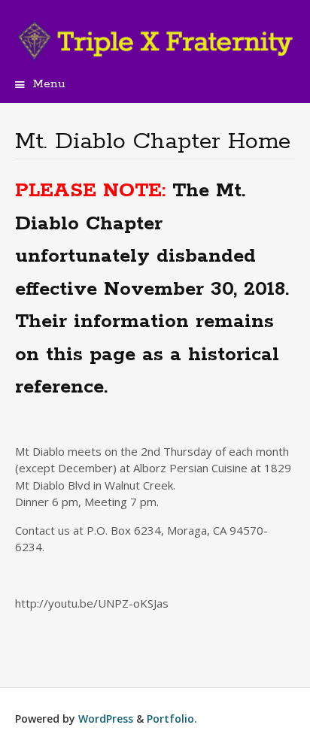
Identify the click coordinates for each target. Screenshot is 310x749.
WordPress (105, 718)
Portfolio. (172, 718)
